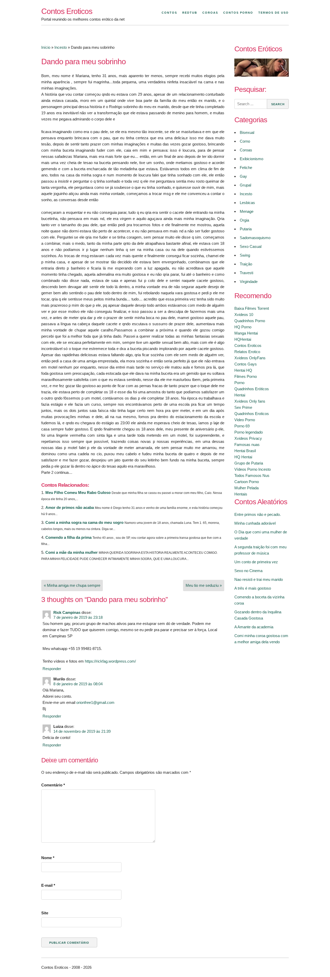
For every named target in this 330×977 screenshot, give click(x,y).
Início (45, 47)
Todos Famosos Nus (251, 475)
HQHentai (242, 339)
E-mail (48, 885)
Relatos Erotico (247, 351)
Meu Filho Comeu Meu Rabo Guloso (78, 492)
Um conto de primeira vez (256, 562)
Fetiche (246, 167)
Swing (245, 255)
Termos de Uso (273, 12)
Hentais (240, 494)
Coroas (210, 12)
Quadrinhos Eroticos (251, 413)
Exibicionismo (251, 159)
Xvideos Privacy (248, 438)
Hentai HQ (243, 370)
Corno (245, 141)
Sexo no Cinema (248, 570)
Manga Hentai (246, 333)
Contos (169, 12)
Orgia (244, 220)
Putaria (246, 229)
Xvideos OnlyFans (250, 358)
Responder (52, 668)
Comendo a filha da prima (68, 537)
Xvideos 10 (243, 314)
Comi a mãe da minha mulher (71, 552)
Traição (246, 264)
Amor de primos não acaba (69, 507)
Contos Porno (238, 12)
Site (44, 913)
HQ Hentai (243, 457)
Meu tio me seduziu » (204, 585)
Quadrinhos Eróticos (251, 389)
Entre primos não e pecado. (257, 514)
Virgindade (249, 281)
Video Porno (244, 420)
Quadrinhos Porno (249, 321)
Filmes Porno (245, 376)
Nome (47, 858)
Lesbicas (247, 202)
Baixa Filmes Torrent (251, 308)
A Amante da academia (253, 627)
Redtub (189, 12)
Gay (243, 176)
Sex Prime (243, 407)
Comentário (53, 785)
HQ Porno (242, 327)
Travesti (246, 273)
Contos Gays (245, 364)
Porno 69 (242, 426)
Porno (239, 382)
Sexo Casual (250, 246)
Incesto (60, 47)
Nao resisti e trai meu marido (258, 579)
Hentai (239, 395)
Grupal (245, 185)
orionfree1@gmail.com (95, 702)
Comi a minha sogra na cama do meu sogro (84, 522)
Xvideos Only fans (249, 401)
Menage (246, 211)
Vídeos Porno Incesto (252, 469)
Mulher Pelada (246, 488)
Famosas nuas (247, 444)
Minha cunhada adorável (255, 523)
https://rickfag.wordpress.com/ (110, 661)
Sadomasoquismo (255, 237)
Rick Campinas (66, 612)
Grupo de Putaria (248, 463)
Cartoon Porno (246, 481)
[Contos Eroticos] (261, 75)
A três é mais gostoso (252, 588)
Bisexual (247, 132)
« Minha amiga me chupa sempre (72, 585)
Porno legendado (248, 432)
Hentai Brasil (245, 451)
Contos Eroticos (66, 11)
